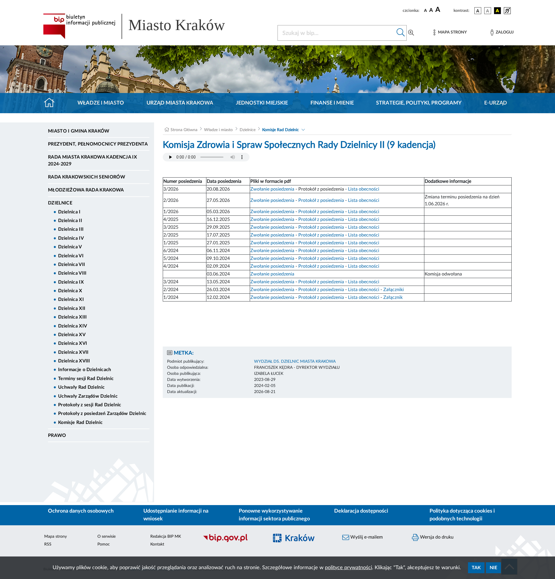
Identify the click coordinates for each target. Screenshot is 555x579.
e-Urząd (495, 103)
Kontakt (157, 544)
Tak (476, 567)
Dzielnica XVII (73, 352)
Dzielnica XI (71, 299)
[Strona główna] (51, 103)
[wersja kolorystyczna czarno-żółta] (497, 10)
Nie (493, 567)
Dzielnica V (70, 247)
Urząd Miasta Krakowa (180, 103)
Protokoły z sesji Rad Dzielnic (89, 405)
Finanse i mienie (332, 103)
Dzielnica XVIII (74, 361)
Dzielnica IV (71, 238)
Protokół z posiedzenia (321, 200)
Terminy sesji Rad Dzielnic (86, 378)
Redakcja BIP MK (165, 537)
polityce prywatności (348, 567)
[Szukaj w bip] (401, 33)
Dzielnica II (70, 220)
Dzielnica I (69, 212)
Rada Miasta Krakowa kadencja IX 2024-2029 (92, 160)
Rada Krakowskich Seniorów (86, 177)
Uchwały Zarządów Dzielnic (88, 396)
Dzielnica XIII (72, 317)
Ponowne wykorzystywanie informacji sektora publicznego (274, 515)
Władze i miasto (100, 103)
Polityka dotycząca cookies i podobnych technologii (462, 515)
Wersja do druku (436, 537)
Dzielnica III (71, 229)
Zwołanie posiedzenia (272, 189)
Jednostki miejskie (262, 103)
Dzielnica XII (71, 308)
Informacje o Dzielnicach (84, 369)
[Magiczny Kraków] (302, 541)
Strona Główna (184, 130)
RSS (47, 544)
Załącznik (393, 297)
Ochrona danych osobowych (81, 511)
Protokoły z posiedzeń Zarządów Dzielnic (102, 413)
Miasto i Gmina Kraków (79, 131)
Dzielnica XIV (72, 326)
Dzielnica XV (72, 334)
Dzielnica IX (71, 282)
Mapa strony (55, 537)
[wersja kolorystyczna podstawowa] (477, 10)
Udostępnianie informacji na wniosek (175, 515)
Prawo (57, 435)
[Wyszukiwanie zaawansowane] (411, 33)
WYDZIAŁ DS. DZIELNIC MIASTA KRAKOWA (295, 362)
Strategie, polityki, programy (419, 103)
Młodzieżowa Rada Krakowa (86, 190)
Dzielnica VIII (72, 273)
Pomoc (103, 544)
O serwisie (106, 537)
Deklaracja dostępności (361, 511)
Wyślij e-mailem (366, 537)
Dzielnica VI (71, 256)
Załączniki (393, 289)
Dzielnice (60, 203)
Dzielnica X (70, 290)
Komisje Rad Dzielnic (80, 422)
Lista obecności (363, 189)
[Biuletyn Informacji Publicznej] (232, 541)
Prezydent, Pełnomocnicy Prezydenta (98, 144)
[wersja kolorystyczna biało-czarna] (487, 10)
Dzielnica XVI (72, 343)
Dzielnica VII (71, 264)
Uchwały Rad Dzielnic (81, 387)
